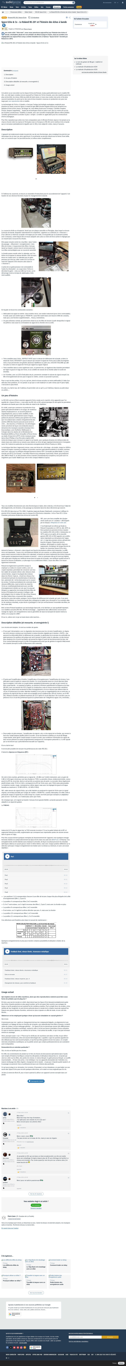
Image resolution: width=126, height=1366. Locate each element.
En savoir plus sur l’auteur (9, 1228)
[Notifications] (123, 2)
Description (9, 74)
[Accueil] (3, 12)
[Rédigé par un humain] (4, 29)
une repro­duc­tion (14, 101)
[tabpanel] (20, 152)
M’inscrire (110, 1337)
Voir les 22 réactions (36, 1194)
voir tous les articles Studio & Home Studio (94, 72)
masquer (15, 70)
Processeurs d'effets (16, 12)
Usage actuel (10, 85)
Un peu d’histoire (11, 78)
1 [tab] (36, 179)
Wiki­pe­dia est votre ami (58, 522)
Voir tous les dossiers (36, 1292)
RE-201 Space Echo (40, 12)
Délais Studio (28, 12)
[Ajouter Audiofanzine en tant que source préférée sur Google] (14, 1314)
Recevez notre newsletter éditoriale (81, 1333)
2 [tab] (37, 498)
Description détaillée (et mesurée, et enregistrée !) (22, 81)
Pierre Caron (28, 29)
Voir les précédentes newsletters (78, 1341)
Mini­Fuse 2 (56, 840)
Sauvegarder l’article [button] (37, 1081)
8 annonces (78, 24)
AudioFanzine (30, 1141)
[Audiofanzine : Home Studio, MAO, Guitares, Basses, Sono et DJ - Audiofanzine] (11, 2)
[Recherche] (73, 2)
